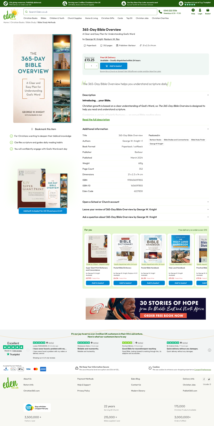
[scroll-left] (204, 260)
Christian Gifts (107, 18)
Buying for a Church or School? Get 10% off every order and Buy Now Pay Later (130, 71)
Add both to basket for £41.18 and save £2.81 (42, 211)
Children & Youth (57, 18)
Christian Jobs (142, 18)
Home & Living (91, 18)
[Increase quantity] (97, 66)
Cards (120, 18)
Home (6, 22)
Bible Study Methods (46, 22)
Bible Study (31, 22)
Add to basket (116, 66)
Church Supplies (75, 18)
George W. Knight (94, 39)
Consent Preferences (202, 369)
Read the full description (96, 119)
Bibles (43, 18)
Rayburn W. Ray (112, 39)
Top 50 (129, 18)
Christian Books (30, 18)
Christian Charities (160, 18)
